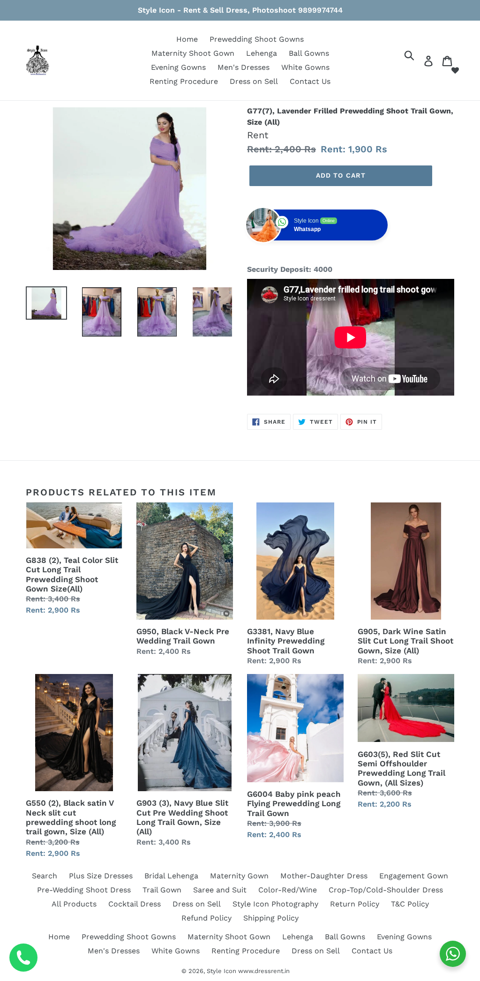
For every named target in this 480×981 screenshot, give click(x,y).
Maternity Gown (239, 875)
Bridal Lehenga (171, 875)
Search (44, 875)
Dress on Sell (254, 81)
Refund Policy (206, 918)
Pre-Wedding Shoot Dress (84, 889)
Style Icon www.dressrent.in (248, 970)
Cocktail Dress (134, 903)
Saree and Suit (220, 889)
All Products (74, 903)
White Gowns (305, 67)
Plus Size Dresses (101, 875)
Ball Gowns (309, 53)
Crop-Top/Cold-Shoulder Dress (386, 889)
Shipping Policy (271, 918)
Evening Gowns (178, 67)
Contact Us (310, 81)
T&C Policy (410, 903)
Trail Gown (161, 889)
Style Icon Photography (275, 903)
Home (187, 39)
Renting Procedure (184, 81)
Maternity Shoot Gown (192, 53)
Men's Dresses (244, 67)
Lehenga (261, 53)
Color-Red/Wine (287, 889)
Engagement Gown (413, 875)
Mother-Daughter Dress (324, 875)
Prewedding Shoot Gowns (257, 39)
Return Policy (354, 903)
